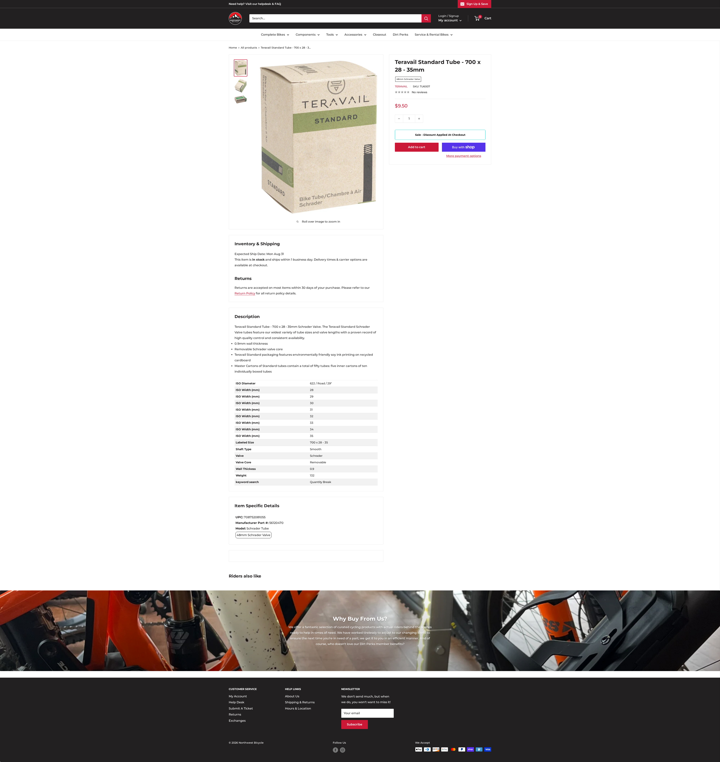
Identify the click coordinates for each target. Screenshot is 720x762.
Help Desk (236, 702)
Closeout (379, 34)
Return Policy (245, 293)
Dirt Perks (400, 34)
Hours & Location (298, 708)
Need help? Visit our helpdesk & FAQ (255, 4)
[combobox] (335, 18)
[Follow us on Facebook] (335, 749)
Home (233, 47)
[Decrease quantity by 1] (399, 119)
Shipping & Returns (300, 702)
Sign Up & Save (477, 4)
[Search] (426, 18)
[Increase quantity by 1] (419, 119)
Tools (330, 34)
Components (306, 34)
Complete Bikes (273, 34)
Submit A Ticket (241, 708)
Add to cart (416, 147)
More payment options (463, 156)
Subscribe (354, 724)
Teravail (401, 86)
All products (249, 47)
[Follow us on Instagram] (342, 749)
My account (448, 20)
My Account (238, 696)
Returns (235, 714)
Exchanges (237, 720)
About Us (292, 696)
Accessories (353, 34)
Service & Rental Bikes (431, 34)
